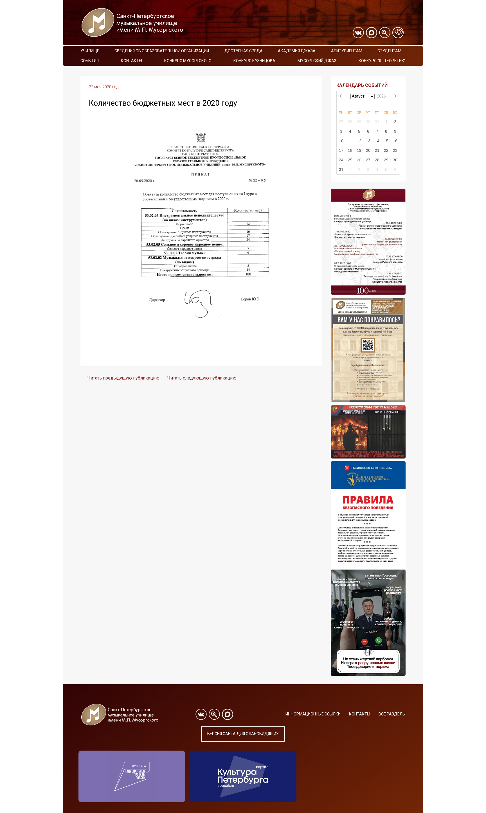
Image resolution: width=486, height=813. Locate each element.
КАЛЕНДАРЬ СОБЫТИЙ (362, 85)
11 (350, 141)
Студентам (389, 51)
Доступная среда (243, 51)
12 (359, 141)
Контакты (131, 60)
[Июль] (341, 96)
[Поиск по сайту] (384, 32)
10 (341, 141)
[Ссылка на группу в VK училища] (358, 32)
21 (377, 150)
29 (359, 121)
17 (341, 150)
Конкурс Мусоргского (188, 60)
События (89, 60)
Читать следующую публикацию (202, 378)
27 (341, 121)
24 (341, 160)
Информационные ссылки (313, 714)
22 (386, 150)
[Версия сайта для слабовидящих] (398, 32)
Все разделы (392, 714)
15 (386, 141)
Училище (89, 51)
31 (377, 121)
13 (368, 141)
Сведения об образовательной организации (161, 51)
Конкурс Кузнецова (254, 60)
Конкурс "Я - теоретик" (382, 60)
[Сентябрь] (395, 96)
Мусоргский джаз (317, 60)
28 (350, 121)
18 (350, 150)
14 (377, 141)
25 (350, 160)
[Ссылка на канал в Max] (371, 32)
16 (395, 141)
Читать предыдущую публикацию (123, 378)
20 (368, 150)
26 (359, 160)
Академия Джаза (297, 51)
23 (395, 150)
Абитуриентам (346, 51)
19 (359, 150)
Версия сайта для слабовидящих (243, 733)
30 (368, 121)
